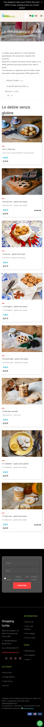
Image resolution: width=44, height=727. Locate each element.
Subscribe (22, 585)
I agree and (22, 578)
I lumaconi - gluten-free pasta (13, 254)
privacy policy (34, 578)
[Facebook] (6, 658)
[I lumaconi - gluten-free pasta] (22, 234)
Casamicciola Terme (14, 701)
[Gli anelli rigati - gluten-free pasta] (22, 339)
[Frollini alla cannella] (22, 391)
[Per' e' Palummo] (22, 129)
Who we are (29, 622)
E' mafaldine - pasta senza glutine (15, 464)
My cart (6, 685)
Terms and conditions (28, 627)
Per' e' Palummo (8, 149)
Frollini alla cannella (10, 411)
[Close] (41, 2)
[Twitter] (10, 658)
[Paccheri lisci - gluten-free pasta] (22, 181)
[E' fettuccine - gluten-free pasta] (22, 496)
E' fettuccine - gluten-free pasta (14, 516)
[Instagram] (20, 658)
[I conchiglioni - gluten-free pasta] (22, 286)
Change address (9, 677)
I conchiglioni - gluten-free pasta (14, 306)
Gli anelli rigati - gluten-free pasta (15, 359)
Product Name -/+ (13, 80)
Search (27, 659)
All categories (30, 655)
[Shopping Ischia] (8, 15)
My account (7, 672)
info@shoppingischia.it (10, 652)
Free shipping (30, 633)
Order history (7, 681)
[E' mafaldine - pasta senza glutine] (22, 443)
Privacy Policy (30, 638)
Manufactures (30, 651)
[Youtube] (15, 658)
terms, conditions (18, 578)
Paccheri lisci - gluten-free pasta (14, 202)
